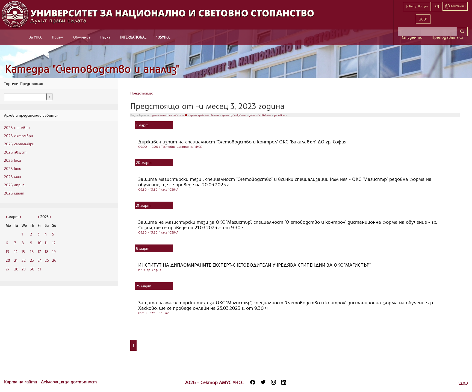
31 (39, 269)
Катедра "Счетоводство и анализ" (92, 68)
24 (40, 260)
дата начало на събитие (168, 115)
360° (423, 19)
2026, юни (12, 168)
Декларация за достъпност (69, 381)
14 (15, 251)
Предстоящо (141, 93)
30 (32, 269)
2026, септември (19, 144)
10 (40, 242)
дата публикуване (234, 115)
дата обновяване (260, 115)
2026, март (14, 193)
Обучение (81, 37)
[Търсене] (462, 31)
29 (24, 269)
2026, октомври (18, 135)
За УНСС (35, 37)
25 (47, 260)
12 (53, 242)
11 (46, 242)
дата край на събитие (205, 115)
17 (39, 251)
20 (8, 260)
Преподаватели (447, 37)
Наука (105, 37)
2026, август (15, 152)
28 (16, 269)
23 (32, 260)
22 (24, 260)
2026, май (12, 176)
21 (15, 260)
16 (32, 251)
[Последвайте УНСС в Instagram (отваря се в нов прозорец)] (273, 382)
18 (46, 251)
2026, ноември (17, 127)
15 (23, 251)
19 (54, 251)
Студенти (412, 37)
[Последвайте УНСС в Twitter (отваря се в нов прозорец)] (263, 382)
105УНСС (163, 37)
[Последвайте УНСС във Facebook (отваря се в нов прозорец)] (252, 382)
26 (54, 260)
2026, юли (12, 160)
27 (7, 269)
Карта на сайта (21, 381)
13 (7, 251)
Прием (57, 37)
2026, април (14, 184)
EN (437, 6)
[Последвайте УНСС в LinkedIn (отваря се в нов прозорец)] (283, 382)
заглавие (279, 115)
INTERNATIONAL (133, 37)
